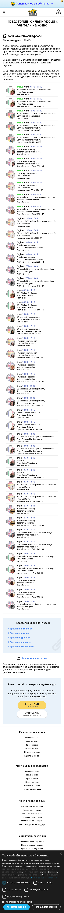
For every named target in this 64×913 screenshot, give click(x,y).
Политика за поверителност (44, 877)
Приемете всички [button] (16, 907)
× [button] (61, 854)
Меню (6, 13)
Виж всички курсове (34, 658)
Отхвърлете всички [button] (46, 907)
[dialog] (32, 881)
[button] (32, 901)
